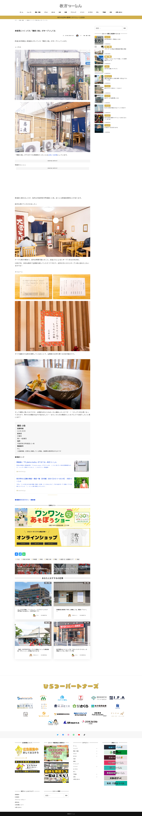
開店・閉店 (37, 12)
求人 (97, 12)
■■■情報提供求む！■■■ (25, 500)
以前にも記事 (52, 155)
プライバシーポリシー (20, 799)
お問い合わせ (119, 12)
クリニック (73, 12)
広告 (111, 12)
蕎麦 (41, 559)
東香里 (35, 559)
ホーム (21, 12)
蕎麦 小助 (48, 559)
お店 (60, 12)
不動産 (104, 12)
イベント (82, 12)
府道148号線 (26, 559)
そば (18, 559)
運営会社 (17, 802)
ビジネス (90, 12)
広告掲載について (19, 804)
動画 (66, 12)
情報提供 (17, 794)
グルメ (46, 12)
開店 (55, 559)
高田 (78, 559)
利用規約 (17, 797)
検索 (125, 28)
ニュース (29, 12)
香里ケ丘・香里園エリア (66, 559)
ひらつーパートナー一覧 (21, 758)
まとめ (53, 12)
